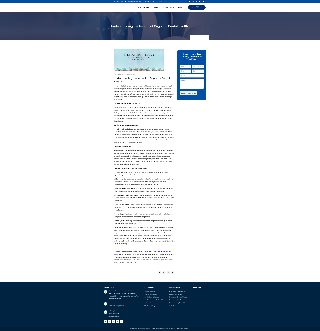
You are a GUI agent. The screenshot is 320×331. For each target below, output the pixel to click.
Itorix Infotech (186, 328)
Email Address (113, 303)
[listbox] (192, 76)
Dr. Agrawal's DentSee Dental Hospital (121, 291)
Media (172, 7)
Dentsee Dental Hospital (148, 328)
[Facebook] (189, 1)
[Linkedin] (200, 1)
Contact (180, 7)
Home (139, 7)
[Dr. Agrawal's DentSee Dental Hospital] (105, 292)
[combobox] (194, 66)
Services (155, 7)
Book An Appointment (188, 93)
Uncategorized (202, 38)
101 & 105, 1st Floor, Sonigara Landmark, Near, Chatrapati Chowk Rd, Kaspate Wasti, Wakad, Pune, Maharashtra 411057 (124, 296)
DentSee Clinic (119, 74)
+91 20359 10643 (113, 316)
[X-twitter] (196, 1)
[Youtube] (203, 1)
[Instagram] (193, 1)
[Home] (123, 7)
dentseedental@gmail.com (116, 305)
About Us (146, 7)
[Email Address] (105, 304)
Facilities (165, 7)
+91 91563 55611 (113, 314)
